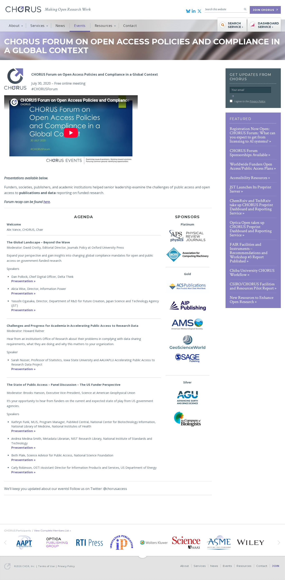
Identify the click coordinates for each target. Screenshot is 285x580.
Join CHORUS (263, 9)
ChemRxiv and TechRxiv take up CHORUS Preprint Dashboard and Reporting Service (251, 207)
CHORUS (23, 9)
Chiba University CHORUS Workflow (252, 272)
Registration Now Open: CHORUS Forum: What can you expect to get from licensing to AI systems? (252, 135)
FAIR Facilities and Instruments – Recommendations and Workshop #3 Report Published (248, 253)
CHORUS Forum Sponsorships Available (248, 153)
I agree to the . (250, 101)
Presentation (22, 281)
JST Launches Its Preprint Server (250, 189)
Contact (130, 25)
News (60, 25)
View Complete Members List (51, 530)
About (14, 25)
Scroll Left (279, 542)
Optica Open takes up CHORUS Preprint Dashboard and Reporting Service (251, 229)
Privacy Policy (257, 101)
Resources (103, 25)
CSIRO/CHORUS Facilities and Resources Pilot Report (252, 286)
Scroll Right (5, 542)
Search (245, 9)
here (46, 201)
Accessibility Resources (248, 177)
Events (80, 25)
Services (37, 25)
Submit (233, 96)
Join (275, 565)
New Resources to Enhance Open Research (251, 299)
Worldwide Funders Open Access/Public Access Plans (251, 166)
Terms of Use (46, 566)
